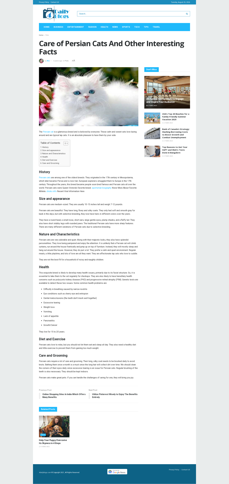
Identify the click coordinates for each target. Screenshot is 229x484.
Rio (48, 61)
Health (104, 27)
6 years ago (57, 61)
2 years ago (152, 105)
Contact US (55, 2)
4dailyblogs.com (45, 472)
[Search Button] (187, 13)
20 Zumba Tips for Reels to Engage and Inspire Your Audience (165, 100)
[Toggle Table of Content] (64, 143)
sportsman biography (101, 188)
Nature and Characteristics (53, 153)
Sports (126, 27)
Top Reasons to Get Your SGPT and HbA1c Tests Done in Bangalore (174, 150)
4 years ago (45, 447)
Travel (156, 27)
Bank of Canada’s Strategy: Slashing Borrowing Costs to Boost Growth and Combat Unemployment (176, 133)
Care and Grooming (50, 163)
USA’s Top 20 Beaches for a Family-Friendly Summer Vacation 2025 (175, 117)
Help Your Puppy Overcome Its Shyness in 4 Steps (53, 441)
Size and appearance (51, 150)
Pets (47, 35)
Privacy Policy (44, 2)
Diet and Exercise (49, 160)
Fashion (92, 27)
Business (58, 27)
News (115, 27)
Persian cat (48, 132)
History (45, 147)
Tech (137, 27)
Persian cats (45, 177)
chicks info (52, 191)
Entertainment (75, 27)
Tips (146, 27)
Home (46, 27)
